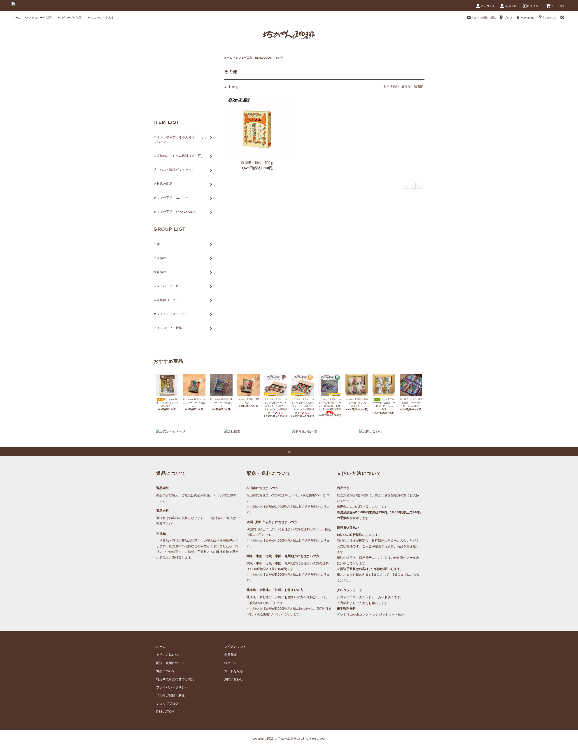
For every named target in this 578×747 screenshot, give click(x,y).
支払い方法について (170, 655)
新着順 (418, 86)
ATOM (169, 711)
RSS (159, 711)
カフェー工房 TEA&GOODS (254, 57)
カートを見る (233, 671)
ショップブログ (167, 703)
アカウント (487, 6)
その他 (279, 57)
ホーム (17, 17)
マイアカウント (235, 646)
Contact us (549, 17)
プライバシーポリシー (172, 687)
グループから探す (73, 17)
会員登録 (511, 6)
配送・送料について (170, 663)
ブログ (508, 17)
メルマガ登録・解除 (483, 17)
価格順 (406, 86)
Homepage (527, 17)
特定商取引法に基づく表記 (175, 679)
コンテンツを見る (103, 17)
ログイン (533, 6)
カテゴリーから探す (41, 17)
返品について (165, 671)
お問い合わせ (233, 679)
